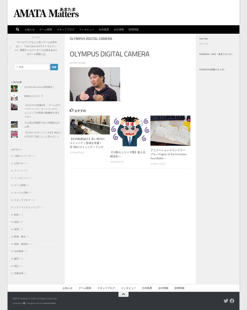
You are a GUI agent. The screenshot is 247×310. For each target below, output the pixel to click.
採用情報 (134, 29)
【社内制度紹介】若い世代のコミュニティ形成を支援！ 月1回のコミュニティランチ (87, 143)
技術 (16, 222)
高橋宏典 (18, 273)
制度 (16, 214)
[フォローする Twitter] (226, 301)
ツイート (204, 43)
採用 (16, 229)
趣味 (16, 258)
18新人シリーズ (22, 155)
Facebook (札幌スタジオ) (211, 69)
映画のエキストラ (33, 96)
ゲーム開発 (45, 29)
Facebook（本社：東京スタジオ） (216, 54)
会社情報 (119, 29)
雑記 (16, 266)
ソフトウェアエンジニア (27, 207)
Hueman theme (49, 303)
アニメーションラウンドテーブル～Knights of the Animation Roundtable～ (168, 154)
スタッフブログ (65, 29)
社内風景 (104, 29)
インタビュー (86, 29)
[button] (95, 84)
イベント (18, 170)
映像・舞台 (20, 236)
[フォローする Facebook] (232, 301)
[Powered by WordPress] (24, 303)
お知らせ (30, 29)
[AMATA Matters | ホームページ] (46, 13)
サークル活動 (21, 192)
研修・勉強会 (21, 244)
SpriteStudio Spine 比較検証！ (39, 87)
